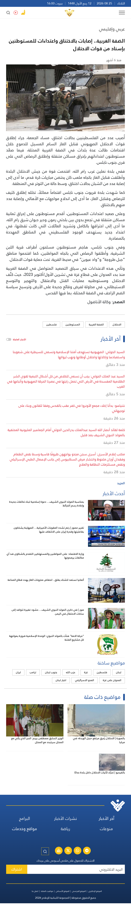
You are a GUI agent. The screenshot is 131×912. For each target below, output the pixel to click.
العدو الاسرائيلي (84, 680)
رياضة (65, 829)
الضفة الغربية (96, 324)
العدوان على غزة (112, 680)
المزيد (121, 483)
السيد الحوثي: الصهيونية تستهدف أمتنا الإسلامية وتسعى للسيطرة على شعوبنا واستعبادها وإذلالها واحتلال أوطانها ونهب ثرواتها (69, 354)
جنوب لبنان (51, 672)
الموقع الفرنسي (79, 891)
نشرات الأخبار (65, 818)
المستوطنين (73, 324)
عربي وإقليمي (112, 29)
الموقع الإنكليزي (95, 891)
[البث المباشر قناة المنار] (58, 851)
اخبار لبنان (61, 680)
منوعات (106, 829)
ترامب (33, 672)
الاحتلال (117, 324)
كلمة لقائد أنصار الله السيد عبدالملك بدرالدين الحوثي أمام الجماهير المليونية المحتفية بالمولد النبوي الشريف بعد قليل (66, 432)
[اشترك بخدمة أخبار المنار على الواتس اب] (77, 851)
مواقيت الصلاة (47, 891)
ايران (18, 672)
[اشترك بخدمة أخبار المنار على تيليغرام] (87, 851)
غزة (86, 672)
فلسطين (51, 324)
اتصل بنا (35, 891)
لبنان (118, 672)
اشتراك (16, 869)
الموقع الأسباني (62, 891)
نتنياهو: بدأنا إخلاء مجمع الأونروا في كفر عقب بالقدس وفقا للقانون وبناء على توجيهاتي (71, 408)
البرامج (24, 818)
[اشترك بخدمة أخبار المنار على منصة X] (68, 851)
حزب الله (70, 672)
